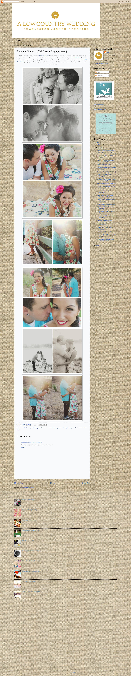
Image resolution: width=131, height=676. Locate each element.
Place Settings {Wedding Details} (106, 204)
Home (19, 40)
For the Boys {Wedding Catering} (106, 232)
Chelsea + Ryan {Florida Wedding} (106, 183)
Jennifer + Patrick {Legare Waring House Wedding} (106, 179)
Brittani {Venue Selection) (104, 220)
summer (80, 428)
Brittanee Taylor (43, 56)
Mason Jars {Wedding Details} (30, 561)
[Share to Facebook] (44, 425)
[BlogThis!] (41, 425)
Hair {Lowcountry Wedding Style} (31, 551)
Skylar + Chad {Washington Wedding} (104, 175)
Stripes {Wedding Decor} (104, 164)
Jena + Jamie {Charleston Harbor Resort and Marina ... (106, 212)
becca (22, 428)
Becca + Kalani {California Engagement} (104, 223)
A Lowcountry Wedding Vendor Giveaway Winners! (105, 240)
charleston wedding (50, 428)
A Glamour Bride (74, 58)
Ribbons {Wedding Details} (29, 510)
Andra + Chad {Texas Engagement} (106, 150)
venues (18, 430)
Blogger (74, 672)
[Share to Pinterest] (46, 425)
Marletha (24, 442)
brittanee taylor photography (31, 428)
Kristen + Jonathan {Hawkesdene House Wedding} (106, 161)
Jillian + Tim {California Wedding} (106, 153)
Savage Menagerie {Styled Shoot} (31, 530)
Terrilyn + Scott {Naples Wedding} (106, 172)
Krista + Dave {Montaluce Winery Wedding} (106, 216)
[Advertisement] (22, 634)
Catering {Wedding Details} (29, 520)
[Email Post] (35, 425)
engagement (59, 428)
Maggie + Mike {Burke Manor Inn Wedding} (106, 207)
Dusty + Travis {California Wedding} (104, 191)
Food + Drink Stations (28, 540)
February (100, 145)
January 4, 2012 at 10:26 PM (34, 442)
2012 (97, 142)
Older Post (86, 483)
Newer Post (18, 483)
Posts (98, 72)
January (100, 148)
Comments (100, 75)
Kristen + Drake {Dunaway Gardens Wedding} (106, 235)
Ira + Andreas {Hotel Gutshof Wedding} (105, 228)
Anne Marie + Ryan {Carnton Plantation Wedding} (105, 196)
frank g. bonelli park (68, 428)
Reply (23, 447)
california (42, 428)
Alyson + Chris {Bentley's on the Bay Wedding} (106, 200)
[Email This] (39, 425)
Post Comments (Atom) (27, 487)
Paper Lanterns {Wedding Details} (31, 571)
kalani (75, 428)
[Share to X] (42, 425)
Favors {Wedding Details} (29, 499)
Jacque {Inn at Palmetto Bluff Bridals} (105, 156)
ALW (108, 52)
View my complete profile (101, 63)
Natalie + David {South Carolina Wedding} (106, 187)
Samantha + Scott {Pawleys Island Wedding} (106, 168)
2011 (97, 245)
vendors (85, 428)
